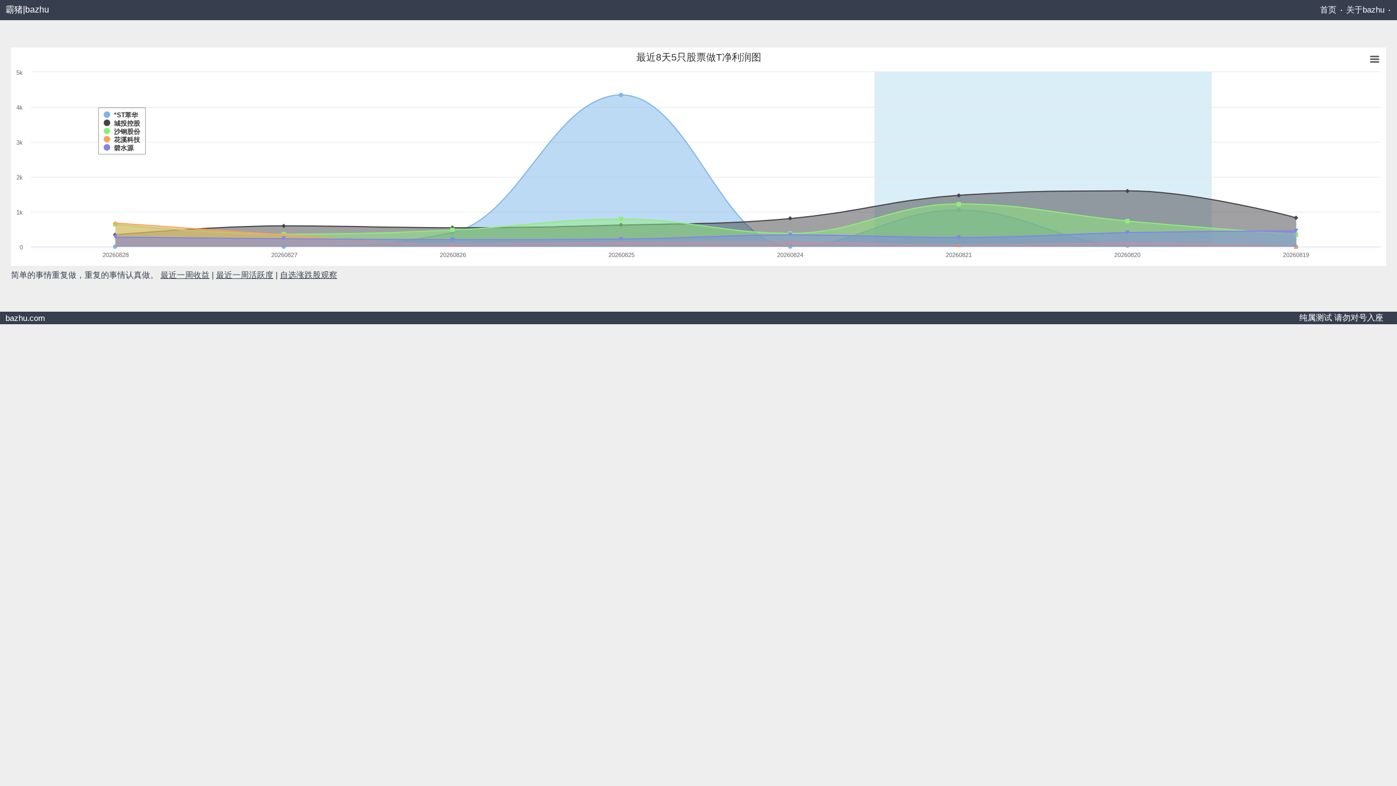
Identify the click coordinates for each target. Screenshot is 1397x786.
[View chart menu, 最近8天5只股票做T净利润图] (18, 54)
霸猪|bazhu (27, 9)
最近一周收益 (185, 274)
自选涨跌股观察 (308, 274)
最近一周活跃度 (244, 274)
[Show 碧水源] (27, 53)
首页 (1328, 9)
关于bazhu (1365, 9)
